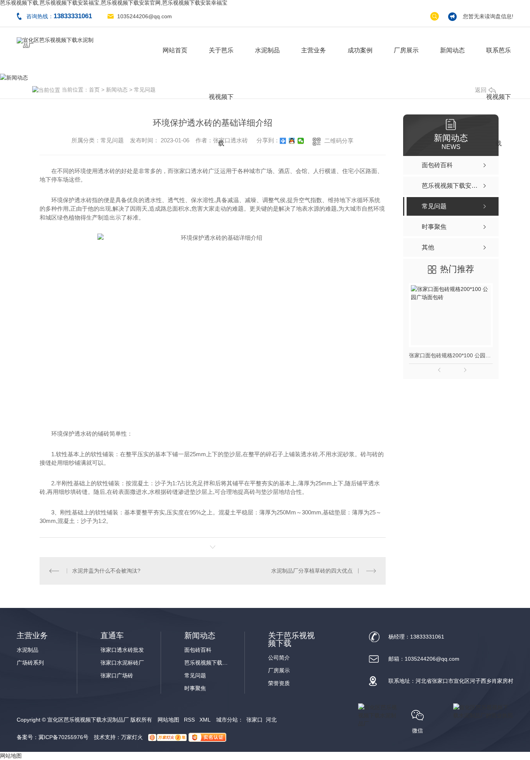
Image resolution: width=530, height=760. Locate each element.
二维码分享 (338, 140)
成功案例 (360, 50)
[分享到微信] (301, 141)
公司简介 (279, 658)
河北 (271, 720)
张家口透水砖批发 (122, 650)
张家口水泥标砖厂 (122, 663)
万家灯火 (132, 737)
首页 (94, 90)
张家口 (254, 720)
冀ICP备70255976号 (63, 737)
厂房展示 (406, 50)
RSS (189, 720)
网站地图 (168, 720)
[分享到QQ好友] (292, 141)
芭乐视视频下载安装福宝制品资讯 (207, 663)
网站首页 (175, 50)
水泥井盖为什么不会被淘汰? (106, 571)
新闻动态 (452, 50)
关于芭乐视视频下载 (221, 60)
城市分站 (227, 720)
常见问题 (145, 90)
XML (205, 720)
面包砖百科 (197, 650)
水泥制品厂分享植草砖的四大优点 (312, 571)
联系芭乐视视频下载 (498, 60)
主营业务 (313, 50)
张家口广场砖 (116, 676)
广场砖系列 (30, 663)
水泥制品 (267, 50)
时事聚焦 (195, 688)
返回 (481, 90)
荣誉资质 (279, 683)
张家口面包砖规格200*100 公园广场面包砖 (451, 355)
